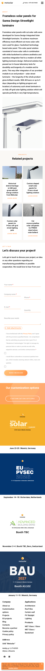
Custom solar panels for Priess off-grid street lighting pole (12, 225)
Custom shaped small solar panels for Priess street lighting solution (33, 188)
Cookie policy (7, 631)
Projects (5, 615)
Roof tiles (29, 609)
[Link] (7, 3)
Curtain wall (30, 612)
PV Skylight (29, 615)
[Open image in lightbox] (22, 122)
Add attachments (14, 328)
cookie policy (13, 668)
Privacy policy (8, 634)
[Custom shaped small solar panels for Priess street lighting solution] (33, 172)
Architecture (30, 606)
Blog (4, 622)
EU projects (7, 618)
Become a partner (9, 628)
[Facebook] (4, 657)
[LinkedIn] (9, 657)
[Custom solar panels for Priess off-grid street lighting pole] (12, 210)
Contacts (6, 625)
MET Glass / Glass (32, 626)
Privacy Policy (27, 333)
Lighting (28, 618)
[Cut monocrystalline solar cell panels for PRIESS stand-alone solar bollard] (33, 210)
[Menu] (42, 3)
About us (6, 606)
